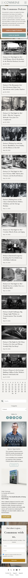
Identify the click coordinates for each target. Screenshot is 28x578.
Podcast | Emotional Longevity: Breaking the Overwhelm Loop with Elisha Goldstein (12, 258)
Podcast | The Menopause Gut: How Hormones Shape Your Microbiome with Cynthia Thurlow (14, 87)
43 (6, 391)
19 (6, 386)
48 (22, 391)
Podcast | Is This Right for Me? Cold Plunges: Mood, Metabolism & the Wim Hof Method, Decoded (13, 59)
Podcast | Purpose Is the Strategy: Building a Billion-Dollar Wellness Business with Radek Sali (13, 372)
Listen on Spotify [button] (14, 35)
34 (3, 390)
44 (9, 391)
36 (9, 390)
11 (6, 384)
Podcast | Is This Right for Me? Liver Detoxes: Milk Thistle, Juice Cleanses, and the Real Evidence (13, 173)
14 (15, 384)
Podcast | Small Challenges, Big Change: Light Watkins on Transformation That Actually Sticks (12, 315)
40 (22, 390)
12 (9, 384)
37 (12, 390)
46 (15, 391)
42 (3, 391)
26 (3, 388)
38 (15, 390)
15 (18, 384)
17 (25, 384)
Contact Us (14, 465)
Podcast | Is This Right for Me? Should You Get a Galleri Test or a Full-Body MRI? (13, 286)
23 (18, 386)
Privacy (11, 575)
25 (25, 386)
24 (22, 386)
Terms (16, 575)
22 (15, 386)
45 (12, 391)
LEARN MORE (6, 516)
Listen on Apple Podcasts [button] (14, 30)
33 (25, 388)
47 (18, 391)
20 (9, 386)
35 (6, 390)
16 (22, 384)
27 (6, 388)
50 (12, 393)
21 (12, 386)
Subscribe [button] (14, 560)
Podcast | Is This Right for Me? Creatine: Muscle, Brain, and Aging (14, 231)
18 (3, 386)
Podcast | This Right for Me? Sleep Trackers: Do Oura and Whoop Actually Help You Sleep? (14, 344)
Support (15, 573)
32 (22, 388)
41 (25, 390)
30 (15, 388)
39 (18, 390)
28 (9, 388)
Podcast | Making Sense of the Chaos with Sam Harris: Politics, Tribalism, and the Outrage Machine (13, 203)
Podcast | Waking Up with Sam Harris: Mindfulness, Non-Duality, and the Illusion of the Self (13, 145)
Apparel (21, 573)
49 (25, 391)
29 (12, 388)
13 (12, 384)
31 (18, 388)
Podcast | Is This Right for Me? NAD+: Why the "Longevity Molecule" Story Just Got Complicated (12, 116)
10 (3, 384)
